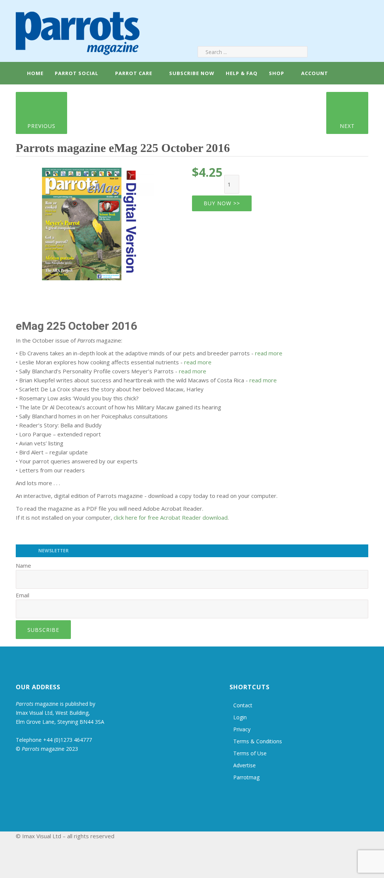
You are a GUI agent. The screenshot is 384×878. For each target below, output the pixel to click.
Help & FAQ (242, 73)
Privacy (241, 729)
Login (240, 717)
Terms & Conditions (257, 741)
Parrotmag (246, 777)
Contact (242, 705)
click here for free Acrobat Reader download (171, 517)
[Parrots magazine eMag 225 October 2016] (98, 221)
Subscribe (43, 629)
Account (314, 73)
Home (35, 73)
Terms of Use (250, 753)
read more (268, 353)
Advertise (244, 765)
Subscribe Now (191, 73)
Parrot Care (133, 73)
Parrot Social (76, 73)
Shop (276, 73)
